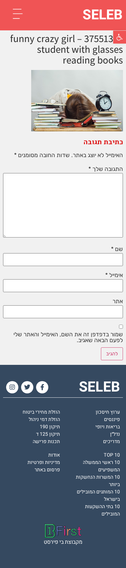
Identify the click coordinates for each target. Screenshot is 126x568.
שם (117, 249)
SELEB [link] (103, 15)
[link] (119, 37)
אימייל (114, 275)
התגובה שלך (105, 169)
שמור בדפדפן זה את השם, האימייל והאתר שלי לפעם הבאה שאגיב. (68, 337)
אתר (118, 301)
